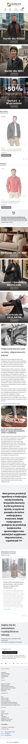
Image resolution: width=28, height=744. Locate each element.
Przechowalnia (4, 676)
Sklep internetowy (12, 742)
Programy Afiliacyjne (6, 720)
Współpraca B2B (5, 718)
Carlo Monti (4, 716)
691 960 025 (5, 733)
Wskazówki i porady (9, 579)
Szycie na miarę (5, 699)
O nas (2, 712)
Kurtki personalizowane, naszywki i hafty (10, 705)
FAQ (2, 696)
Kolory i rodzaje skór (5, 701)
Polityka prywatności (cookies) (8, 688)
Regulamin (3, 690)
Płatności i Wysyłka (5, 684)
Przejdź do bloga (5, 555)
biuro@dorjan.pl (6, 735)
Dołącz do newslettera (10, 652)
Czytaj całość (6, 609)
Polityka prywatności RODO (7, 686)
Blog (2, 715)
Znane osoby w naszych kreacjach (9, 703)
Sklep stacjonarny (5, 685)
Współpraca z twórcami (6, 719)
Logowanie (3, 672)
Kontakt (3, 711)
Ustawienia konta (5, 675)
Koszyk (2, 677)
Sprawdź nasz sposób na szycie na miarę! (10, 403)
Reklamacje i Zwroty (6, 689)
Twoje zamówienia (5, 673)
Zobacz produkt (6, 155)
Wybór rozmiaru (5, 698)
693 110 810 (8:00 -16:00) (8, 731)
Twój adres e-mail (6, 649)
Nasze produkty (4, 714)
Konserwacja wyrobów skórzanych (9, 702)
